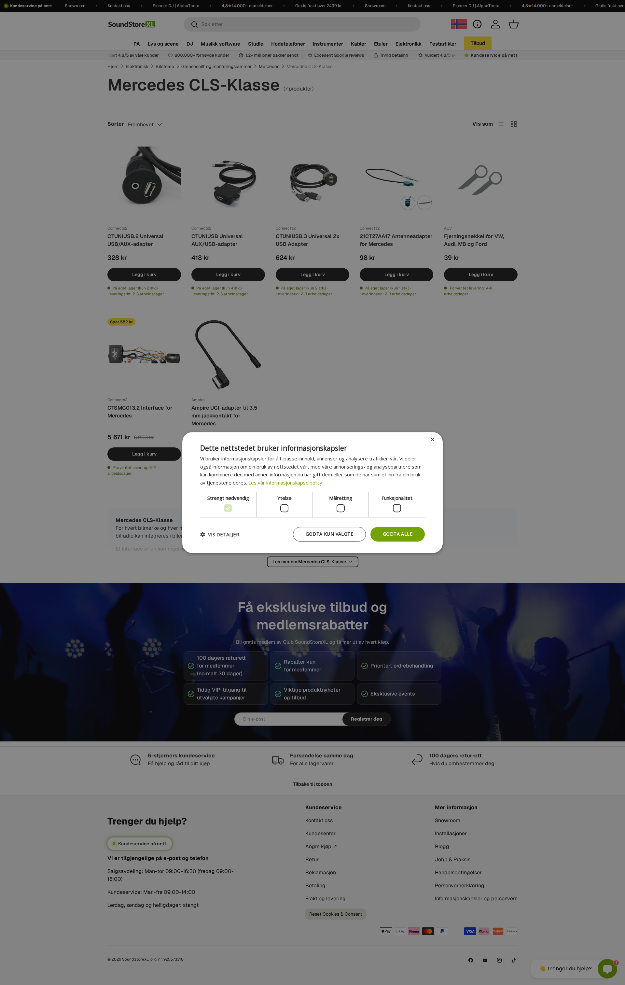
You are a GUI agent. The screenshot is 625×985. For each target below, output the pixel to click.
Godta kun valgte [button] (329, 534)
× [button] (432, 439)
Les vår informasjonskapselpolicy (285, 482)
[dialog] (312, 492)
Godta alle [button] (397, 534)
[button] (219, 534)
